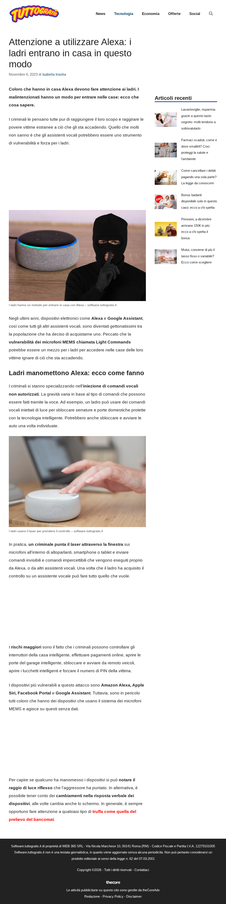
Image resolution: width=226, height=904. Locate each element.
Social (194, 14)
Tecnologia (123, 14)
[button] (211, 13)
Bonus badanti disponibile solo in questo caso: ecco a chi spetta (199, 201)
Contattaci (141, 870)
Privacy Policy (113, 896)
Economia (150, 14)
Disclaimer (134, 896)
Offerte (174, 14)
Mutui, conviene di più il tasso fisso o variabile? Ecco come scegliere (198, 256)
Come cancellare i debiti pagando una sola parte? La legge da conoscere (199, 177)
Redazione (92, 896)
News (100, 14)
